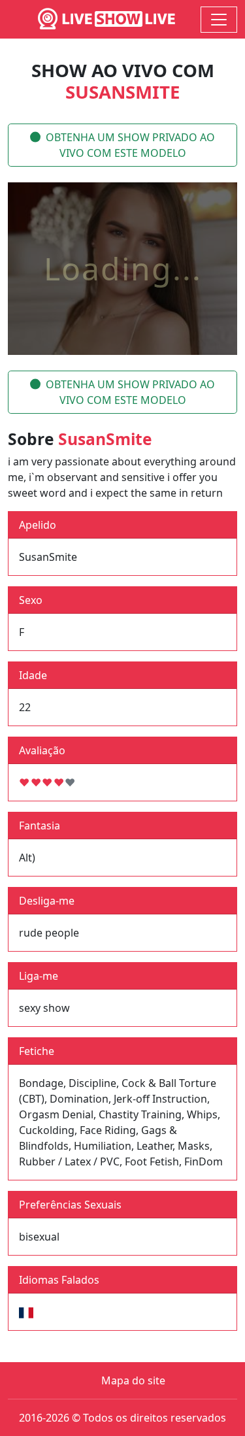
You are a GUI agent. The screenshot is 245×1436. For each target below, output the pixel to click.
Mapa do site (133, 1380)
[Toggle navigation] (219, 20)
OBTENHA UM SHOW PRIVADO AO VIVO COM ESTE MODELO (130, 145)
